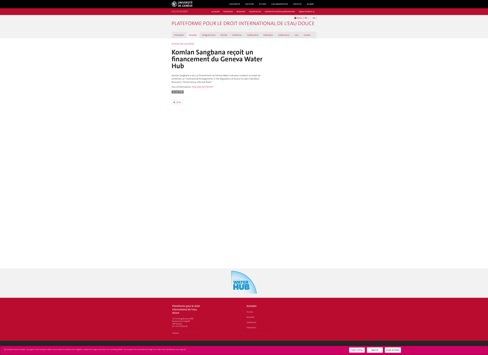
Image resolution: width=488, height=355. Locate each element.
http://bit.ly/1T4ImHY (202, 86)
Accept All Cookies (393, 350)
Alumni (310, 4)
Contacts (307, 35)
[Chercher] (306, 18)
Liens (297, 35)
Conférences (237, 35)
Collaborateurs (279, 4)
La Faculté (215, 11)
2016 (178, 102)
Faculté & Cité (255, 11)
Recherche (241, 11)
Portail (299, 18)
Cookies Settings (357, 350)
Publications (268, 35)
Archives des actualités (183, 43)
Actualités (193, 35)
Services (297, 4)
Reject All (374, 350)
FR (310, 18)
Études (262, 4)
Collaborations (284, 35)
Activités (223, 35)
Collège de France (208, 35)
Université (234, 4)
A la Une (250, 312)
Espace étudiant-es (307, 11)
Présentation (179, 35)
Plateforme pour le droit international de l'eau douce (243, 23)
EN (314, 18)
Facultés (249, 4)
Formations (228, 11)
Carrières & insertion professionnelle (280, 11)
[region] (244, 350)
